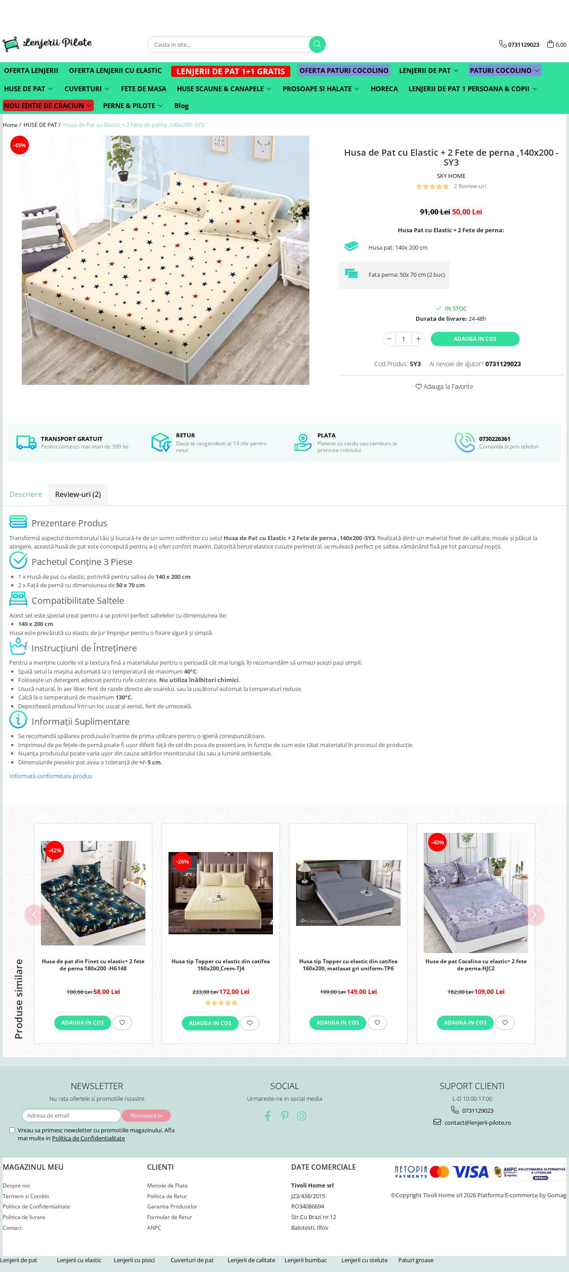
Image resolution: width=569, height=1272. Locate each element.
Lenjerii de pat (18, 1260)
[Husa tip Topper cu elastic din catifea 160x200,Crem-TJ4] (220, 893)
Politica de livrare (24, 1217)
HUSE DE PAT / (43, 125)
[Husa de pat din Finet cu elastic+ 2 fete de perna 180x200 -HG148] (93, 893)
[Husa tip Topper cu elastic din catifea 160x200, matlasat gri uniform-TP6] (348, 893)
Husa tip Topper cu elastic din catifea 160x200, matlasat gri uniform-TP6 (348, 965)
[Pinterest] (285, 1116)
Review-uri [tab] (78, 494)
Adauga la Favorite (447, 386)
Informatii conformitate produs (50, 776)
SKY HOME (451, 176)
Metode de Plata (167, 1185)
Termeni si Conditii (26, 1196)
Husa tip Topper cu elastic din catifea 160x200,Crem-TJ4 (221, 965)
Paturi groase (415, 1260)
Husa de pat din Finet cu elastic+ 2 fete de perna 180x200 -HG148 (93, 965)
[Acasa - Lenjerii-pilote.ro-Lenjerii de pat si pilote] (47, 44)
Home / (12, 125)
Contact (12, 1228)
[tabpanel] (165, 260)
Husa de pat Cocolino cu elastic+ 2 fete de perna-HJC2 (476, 965)
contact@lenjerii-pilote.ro (477, 1123)
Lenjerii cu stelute (364, 1260)
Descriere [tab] (25, 494)
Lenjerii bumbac (305, 1260)
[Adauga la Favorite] (122, 1023)
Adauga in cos (475, 339)
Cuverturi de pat (192, 1260)
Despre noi (16, 1185)
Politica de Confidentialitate (88, 1138)
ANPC (154, 1228)
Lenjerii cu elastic (79, 1260)
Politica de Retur (167, 1196)
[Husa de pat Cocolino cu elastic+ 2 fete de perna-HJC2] (476, 893)
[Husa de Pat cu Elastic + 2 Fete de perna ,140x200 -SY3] (165, 260)
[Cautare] (317, 44)
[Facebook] (268, 1116)
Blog (181, 105)
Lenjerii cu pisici (134, 1260)
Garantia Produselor (172, 1206)
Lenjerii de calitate (251, 1260)
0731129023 (477, 1110)
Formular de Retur (169, 1217)
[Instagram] (301, 1116)
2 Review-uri (470, 186)
